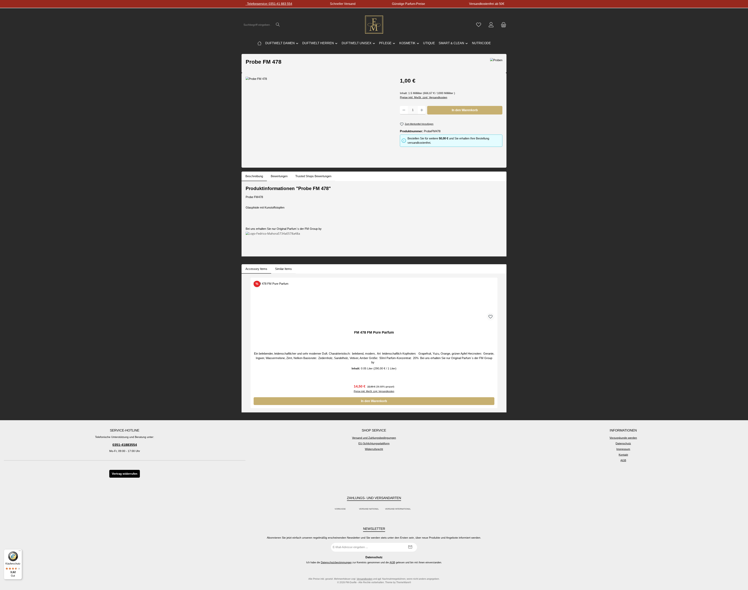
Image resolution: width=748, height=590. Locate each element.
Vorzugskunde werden (623, 437)
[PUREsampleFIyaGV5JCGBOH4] (319, 118)
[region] (319, 118)
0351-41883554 (124, 445)
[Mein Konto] (491, 25)
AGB (623, 460)
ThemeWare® (403, 582)
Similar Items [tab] (283, 268)
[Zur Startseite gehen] (374, 24)
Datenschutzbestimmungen (336, 562)
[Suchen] (277, 25)
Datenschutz (623, 443)
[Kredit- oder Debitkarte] (352, 509)
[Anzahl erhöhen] (422, 110)
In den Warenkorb (465, 110)
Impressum (623, 449)
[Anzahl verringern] (404, 110)
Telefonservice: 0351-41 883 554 (268, 3)
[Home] (259, 43)
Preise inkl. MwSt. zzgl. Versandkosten (423, 97)
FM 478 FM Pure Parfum (374, 332)
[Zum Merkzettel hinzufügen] (490, 317)
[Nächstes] (499, 343)
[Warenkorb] (502, 25)
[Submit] (410, 547)
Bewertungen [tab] (279, 176)
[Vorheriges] (248, 343)
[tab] (254, 176)
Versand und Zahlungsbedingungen (374, 437)
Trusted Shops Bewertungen (313, 176)
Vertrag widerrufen (124, 473)
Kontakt (623, 454)
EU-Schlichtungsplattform (374, 443)
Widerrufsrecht (374, 449)
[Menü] (19, 551)
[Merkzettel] (478, 25)
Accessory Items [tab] (256, 268)
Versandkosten (364, 579)
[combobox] (257, 25)
